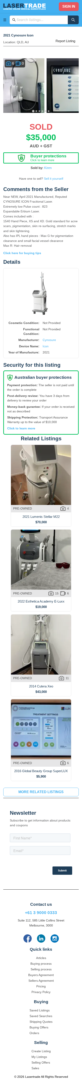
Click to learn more (21, 428)
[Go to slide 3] (39, 111)
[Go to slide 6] (49, 111)
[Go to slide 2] (36, 111)
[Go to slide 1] (33, 111)
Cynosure (49, 340)
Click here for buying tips (22, 253)
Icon (46, 346)
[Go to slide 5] (46, 111)
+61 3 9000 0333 (41, 912)
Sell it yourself (53, 178)
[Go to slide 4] (43, 111)
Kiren (48, 168)
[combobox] (41, 19)
